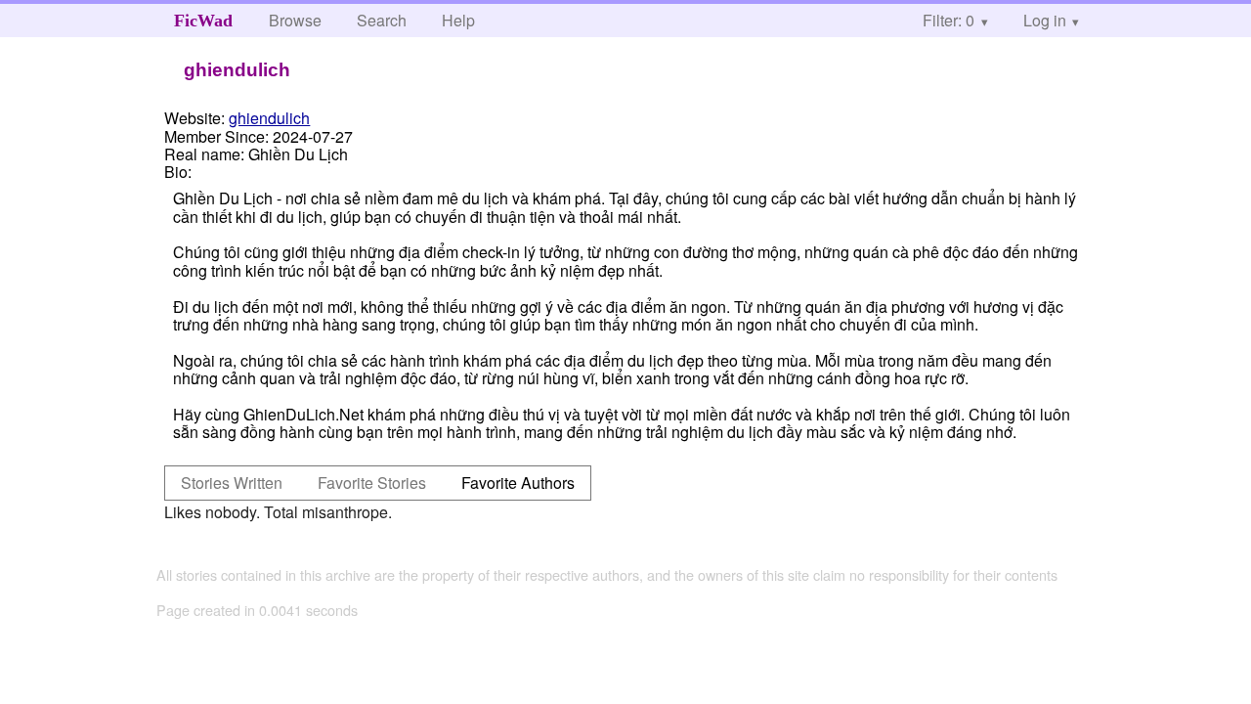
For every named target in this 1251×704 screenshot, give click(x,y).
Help (458, 20)
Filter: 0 (948, 20)
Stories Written (231, 482)
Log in (1044, 20)
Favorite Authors (518, 482)
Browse (295, 20)
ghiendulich (269, 118)
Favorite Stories (372, 482)
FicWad (203, 20)
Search (382, 20)
